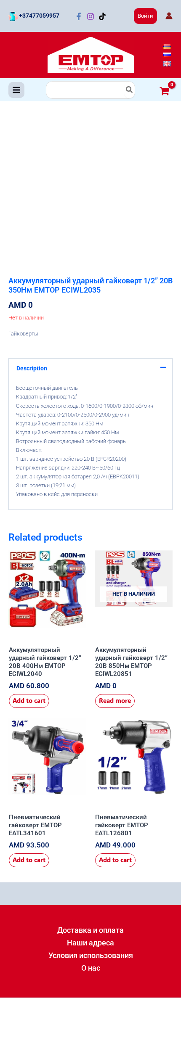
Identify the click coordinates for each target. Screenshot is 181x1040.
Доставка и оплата (90, 930)
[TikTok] (102, 16)
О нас (90, 967)
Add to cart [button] (29, 701)
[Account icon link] (169, 15)
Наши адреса (90, 942)
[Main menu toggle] (16, 90)
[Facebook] (79, 16)
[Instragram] (90, 16)
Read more (115, 701)
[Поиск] (129, 90)
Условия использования (90, 955)
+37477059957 (38, 15)
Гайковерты (23, 333)
